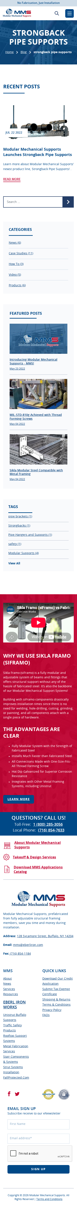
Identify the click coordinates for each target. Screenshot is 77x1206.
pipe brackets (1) (20, 516)
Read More (12, 179)
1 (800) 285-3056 (48, 825)
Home (9, 52)
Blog (24, 52)
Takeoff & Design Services (34, 857)
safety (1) (14, 544)
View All (14, 563)
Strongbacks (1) (19, 525)
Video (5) (15, 274)
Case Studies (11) (21, 253)
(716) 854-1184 (20, 953)
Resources (10, 994)
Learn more (18, 799)
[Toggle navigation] (69, 13)
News (7, 983)
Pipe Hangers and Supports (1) (30, 534)
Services (9, 989)
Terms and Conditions (49, 1199)
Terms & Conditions (56, 1004)
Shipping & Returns (56, 999)
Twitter (17, 1094)
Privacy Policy (51, 1010)
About (7, 978)
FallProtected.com (16, 1077)
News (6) (15, 242)
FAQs (46, 1015)
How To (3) (16, 264)
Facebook (9, 1094)
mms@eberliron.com (28, 945)
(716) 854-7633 (51, 830)
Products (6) (17, 285)
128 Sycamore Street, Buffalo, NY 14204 (45, 936)
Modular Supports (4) (23, 553)
